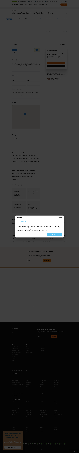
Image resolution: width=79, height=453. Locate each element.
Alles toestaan (55, 234)
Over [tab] (56, 221)
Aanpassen (39, 234)
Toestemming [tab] (23, 221)
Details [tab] (39, 221)
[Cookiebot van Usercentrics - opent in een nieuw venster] (58, 217)
